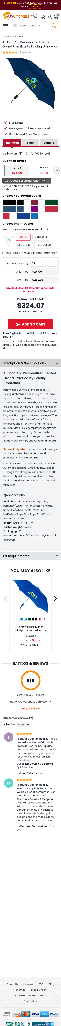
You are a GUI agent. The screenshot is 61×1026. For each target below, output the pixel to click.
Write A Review (31, 708)
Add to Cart (33, 324)
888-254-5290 (21, 186)
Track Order (38, 990)
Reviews (28, 984)
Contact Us (31, 1001)
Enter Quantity (17, 263)
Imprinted (12, 143)
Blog (51, 984)
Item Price (21, 280)
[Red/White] (40, 619)
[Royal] (21, 619)
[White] (18, 619)
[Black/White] (36, 619)
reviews (25, 52)
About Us (12, 984)
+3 (43, 619)
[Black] (33, 619)
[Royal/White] (25, 619)
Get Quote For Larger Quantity (25, 181)
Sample (49, 143)
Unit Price (22, 272)
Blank (30, 143)
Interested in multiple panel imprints (30, 253)
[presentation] (56, 170)
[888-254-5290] (42, 17)
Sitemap (20, 990)
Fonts (43, 995)
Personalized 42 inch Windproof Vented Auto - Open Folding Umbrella (30, 628)
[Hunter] (29, 619)
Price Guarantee (25, 995)
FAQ (40, 984)
